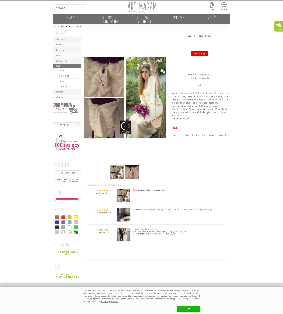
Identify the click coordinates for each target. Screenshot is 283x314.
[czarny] (57, 227)
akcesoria (60, 39)
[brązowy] (57, 217)
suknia (211, 135)
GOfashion (204, 75)
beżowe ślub (223, 135)
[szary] (63, 227)
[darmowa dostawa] (67, 108)
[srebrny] (63, 232)
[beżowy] (57, 232)
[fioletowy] (63, 222)
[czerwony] (63, 217)
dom (58, 55)
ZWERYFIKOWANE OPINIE (104, 185)
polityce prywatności (110, 301)
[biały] (69, 227)
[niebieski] (57, 222)
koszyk (224, 9)
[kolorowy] (76, 232)
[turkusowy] (69, 222)
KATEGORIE (62, 32)
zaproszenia (64, 86)
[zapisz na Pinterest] (175, 127)
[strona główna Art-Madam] (141, 7)
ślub (199, 85)
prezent (74, 181)
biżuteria (60, 50)
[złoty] (69, 232)
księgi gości (64, 76)
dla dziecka (61, 61)
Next (162, 98)
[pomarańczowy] (69, 217)
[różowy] (76, 222)
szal (174, 135)
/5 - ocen (199, 78)
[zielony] (76, 227)
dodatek (195, 135)
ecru (180, 135)
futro (204, 135)
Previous (86, 98)
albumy (62, 70)
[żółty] (76, 217)
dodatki (59, 44)
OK (188, 309)
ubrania (59, 97)
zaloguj (212, 9)
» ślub (57, 66)
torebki (59, 92)
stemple (62, 81)
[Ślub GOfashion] (124, 221)
